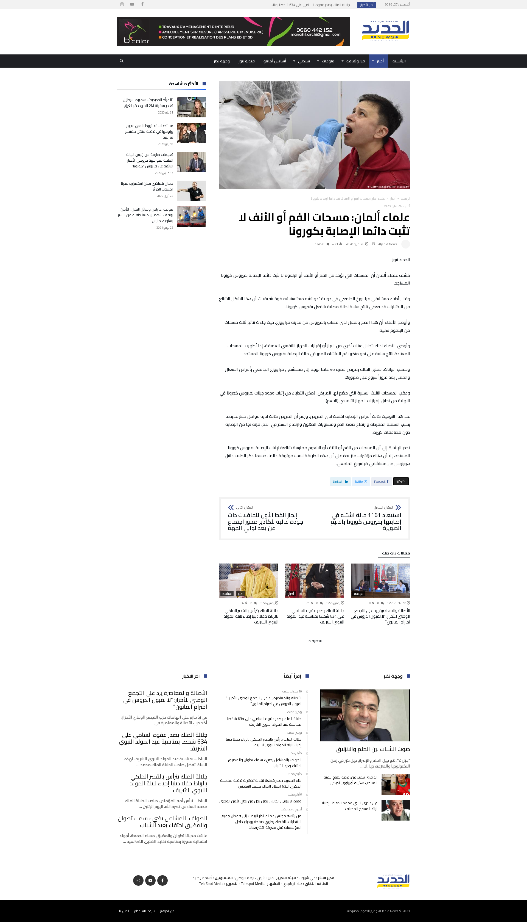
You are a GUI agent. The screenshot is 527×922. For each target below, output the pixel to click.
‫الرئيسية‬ (405, 198)
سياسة (358, 593)
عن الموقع (167, 911)
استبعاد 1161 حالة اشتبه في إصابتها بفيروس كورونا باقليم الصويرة (365, 518)
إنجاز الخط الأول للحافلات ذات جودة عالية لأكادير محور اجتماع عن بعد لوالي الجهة (265, 518)
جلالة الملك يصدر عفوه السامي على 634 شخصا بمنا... (311, 4)
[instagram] (121, 4)
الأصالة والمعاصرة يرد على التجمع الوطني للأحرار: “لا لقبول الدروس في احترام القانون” (380, 616)
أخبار (393, 198)
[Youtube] (132, 4)
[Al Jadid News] (385, 17)
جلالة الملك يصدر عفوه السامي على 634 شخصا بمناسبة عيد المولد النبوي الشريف (315, 616)
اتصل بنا (124, 911)
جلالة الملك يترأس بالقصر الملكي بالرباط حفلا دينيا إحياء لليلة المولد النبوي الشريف (251, 616)
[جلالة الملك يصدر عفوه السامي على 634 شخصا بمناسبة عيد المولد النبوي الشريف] (314, 581)
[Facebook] (142, 4)
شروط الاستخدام (144, 911)
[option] (380, 594)
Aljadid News (387, 244)
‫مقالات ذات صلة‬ (396, 554)
